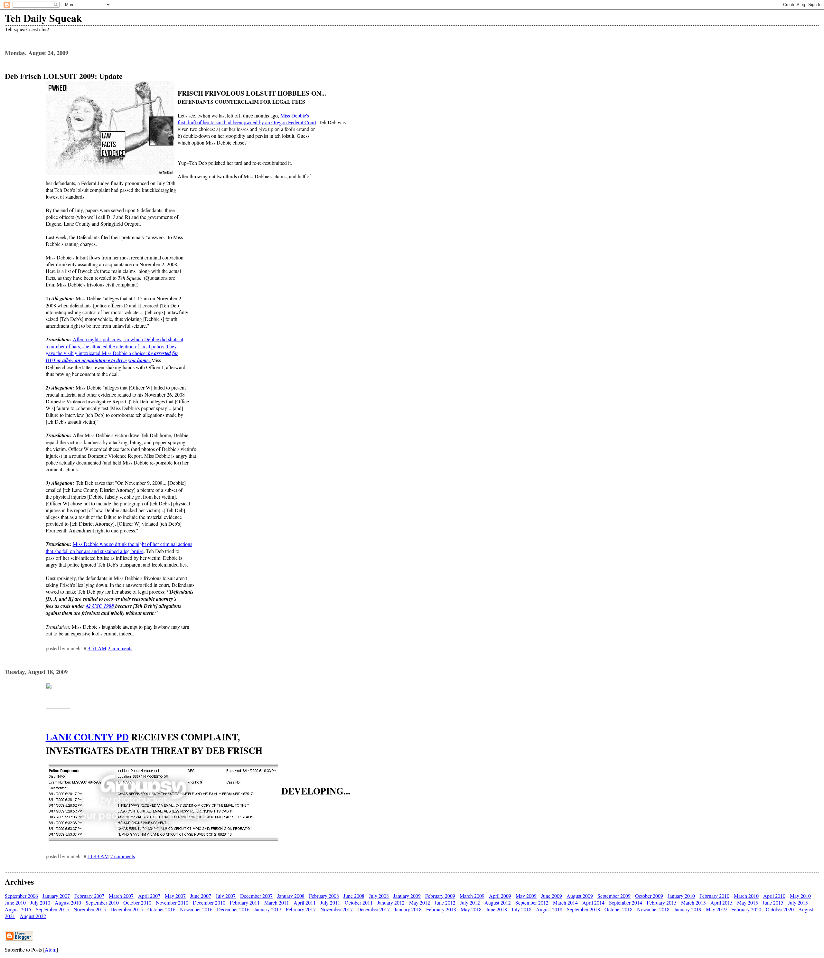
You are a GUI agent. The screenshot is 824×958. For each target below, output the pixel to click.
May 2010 (800, 895)
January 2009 (407, 895)
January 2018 (408, 909)
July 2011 (330, 902)
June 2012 (445, 902)
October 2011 (359, 902)
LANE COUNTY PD (87, 737)
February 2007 (89, 895)
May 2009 (526, 895)
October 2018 (618, 909)
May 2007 (175, 895)
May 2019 (716, 909)
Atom (50, 949)
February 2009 (440, 895)
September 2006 (21, 895)
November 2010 (172, 902)
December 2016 (233, 909)
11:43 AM (98, 856)
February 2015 (662, 902)
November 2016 (196, 909)
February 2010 (714, 895)
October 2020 (780, 909)
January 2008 (290, 895)
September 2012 (531, 902)
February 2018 (441, 909)
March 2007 (121, 895)
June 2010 (15, 902)
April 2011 (305, 902)
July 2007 (226, 895)
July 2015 (798, 902)
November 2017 (336, 909)
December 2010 (209, 902)
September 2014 (625, 902)
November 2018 (653, 909)
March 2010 (746, 895)
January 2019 (687, 909)
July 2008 (379, 895)
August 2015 (18, 909)
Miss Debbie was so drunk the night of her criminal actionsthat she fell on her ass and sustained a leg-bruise (119, 547)
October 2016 (161, 909)
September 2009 (614, 895)
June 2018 (496, 909)
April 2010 (774, 895)
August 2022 (33, 916)
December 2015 (126, 909)
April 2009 (500, 895)
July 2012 (470, 902)
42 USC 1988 (100, 605)
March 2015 (693, 902)
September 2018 (583, 909)
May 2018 (471, 909)
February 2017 (301, 909)
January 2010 (681, 895)
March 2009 (472, 895)
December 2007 (256, 895)
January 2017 (267, 909)
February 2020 (746, 909)
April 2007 (149, 895)
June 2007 (200, 895)
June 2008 (353, 895)
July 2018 (521, 909)
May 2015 (747, 902)
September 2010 (102, 902)
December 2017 (373, 909)
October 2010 (137, 902)
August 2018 (549, 909)
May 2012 (419, 902)
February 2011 (245, 902)
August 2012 (497, 902)
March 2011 (276, 902)
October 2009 (649, 895)
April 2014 (593, 902)
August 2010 (68, 902)
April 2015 (721, 902)
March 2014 (565, 902)
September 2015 (52, 909)
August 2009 (579, 895)
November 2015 (89, 909)
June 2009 (551, 895)
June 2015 (773, 902)
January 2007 (56, 895)
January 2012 (391, 902)
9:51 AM (97, 648)
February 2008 (324, 895)
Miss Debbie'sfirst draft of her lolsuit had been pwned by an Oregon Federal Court (247, 119)
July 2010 (40, 902)
